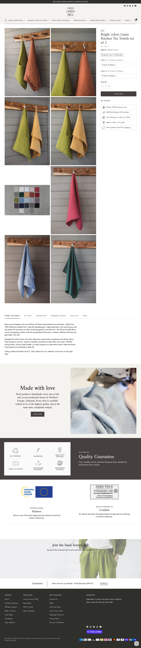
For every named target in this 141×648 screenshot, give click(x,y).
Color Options (10, 622)
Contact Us (53, 599)
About (7, 599)
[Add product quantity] (109, 86)
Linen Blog (8, 614)
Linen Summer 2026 (30, 599)
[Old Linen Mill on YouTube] (135, 6)
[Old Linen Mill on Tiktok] (133, 6)
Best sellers (27, 603)
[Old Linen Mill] (70, 12)
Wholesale (8, 618)
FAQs (51, 603)
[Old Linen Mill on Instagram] (127, 6)
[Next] (131, 20)
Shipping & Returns (56, 614)
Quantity (104, 82)
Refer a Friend (10, 611)
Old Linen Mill (21, 638)
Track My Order (55, 607)
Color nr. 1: (112, 60)
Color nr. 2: (112, 71)
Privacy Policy (54, 618)
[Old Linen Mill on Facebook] (125, 6)
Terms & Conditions (56, 622)
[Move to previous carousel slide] (130, 532)
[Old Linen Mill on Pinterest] (130, 6)
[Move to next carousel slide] (134, 532)
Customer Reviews (11, 603)
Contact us (127, 127)
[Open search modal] (6, 20)
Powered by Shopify (10, 640)
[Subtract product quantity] (103, 86)
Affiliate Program (11, 607)
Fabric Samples (28, 611)
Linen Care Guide (56, 611)
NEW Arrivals (28, 607)
